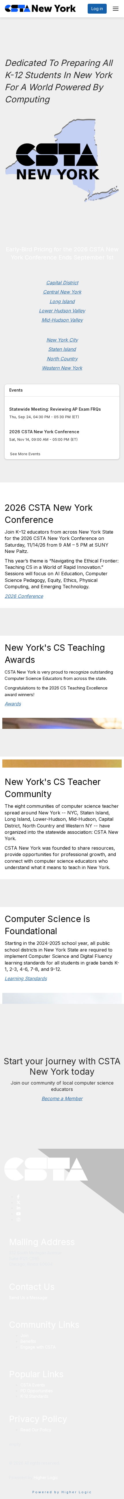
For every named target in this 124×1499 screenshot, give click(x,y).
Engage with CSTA (38, 1347)
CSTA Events (32, 1384)
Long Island (62, 301)
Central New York (62, 292)
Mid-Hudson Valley (62, 320)
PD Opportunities (36, 1390)
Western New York (62, 368)
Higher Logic (46, 1477)
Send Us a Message (28, 1297)
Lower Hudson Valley (62, 311)
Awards (13, 704)
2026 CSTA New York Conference (44, 431)
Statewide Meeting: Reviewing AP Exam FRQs (55, 409)
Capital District (62, 282)
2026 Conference (24, 596)
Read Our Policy (35, 1429)
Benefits (28, 1341)
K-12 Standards (34, 1396)
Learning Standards (26, 978)
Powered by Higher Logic (62, 1492)
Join (24, 1335)
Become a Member (62, 1098)
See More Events (25, 453)
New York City (62, 340)
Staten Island (62, 349)
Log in (97, 8)
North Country (62, 359)
